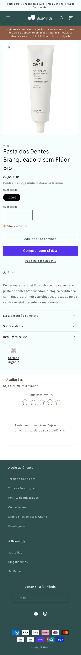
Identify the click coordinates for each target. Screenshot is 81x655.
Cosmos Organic (13, 360)
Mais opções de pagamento (40, 260)
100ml (11, 197)
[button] (8, 18)
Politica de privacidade (23, 497)
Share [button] (12, 272)
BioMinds (45, 647)
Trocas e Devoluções (22, 488)
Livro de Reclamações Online (27, 517)
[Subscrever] (64, 598)
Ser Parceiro (16, 571)
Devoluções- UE (18, 526)
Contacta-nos (17, 507)
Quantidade (10, 206)
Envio (23, 182)
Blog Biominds (18, 562)
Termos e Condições (21, 479)
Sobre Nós (15, 552)
